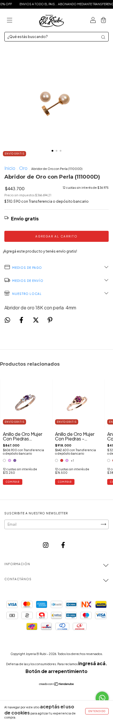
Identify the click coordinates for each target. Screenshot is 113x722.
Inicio (9, 168)
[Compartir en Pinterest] (50, 320)
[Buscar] (103, 37)
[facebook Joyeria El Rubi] (63, 545)
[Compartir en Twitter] (36, 320)
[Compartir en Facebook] (21, 320)
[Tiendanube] (57, 684)
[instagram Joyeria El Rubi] (46, 545)
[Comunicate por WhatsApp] (102, 698)
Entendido (96, 711)
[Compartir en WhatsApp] (7, 320)
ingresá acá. (92, 663)
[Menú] (9, 20)
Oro (23, 168)
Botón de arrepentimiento (56, 671)
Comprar (12, 481)
